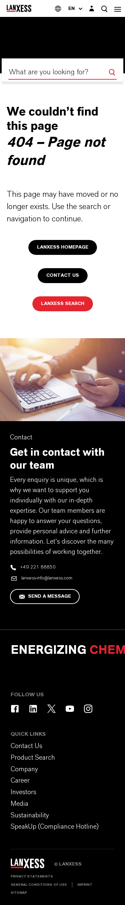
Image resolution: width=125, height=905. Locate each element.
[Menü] (117, 8)
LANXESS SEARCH (62, 303)
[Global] (58, 8)
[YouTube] (70, 709)
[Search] (112, 72)
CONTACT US (62, 275)
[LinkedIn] (33, 709)
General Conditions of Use (39, 884)
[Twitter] (51, 709)
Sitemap (19, 892)
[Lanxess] (32, 866)
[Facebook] (15, 709)
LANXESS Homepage (62, 247)
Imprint (84, 884)
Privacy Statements (32, 876)
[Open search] (104, 9)
